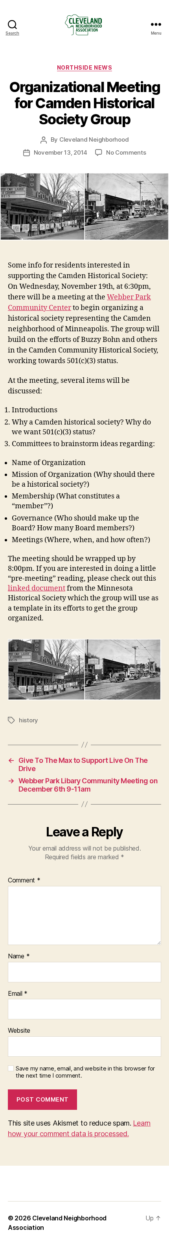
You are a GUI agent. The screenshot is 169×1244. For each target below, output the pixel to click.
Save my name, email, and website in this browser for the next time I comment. (85, 1072)
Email (18, 993)
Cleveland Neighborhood (94, 139)
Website (19, 1030)
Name (18, 956)
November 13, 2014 (61, 152)
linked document (36, 588)
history (28, 720)
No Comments (126, 152)
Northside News (84, 67)
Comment (24, 880)
